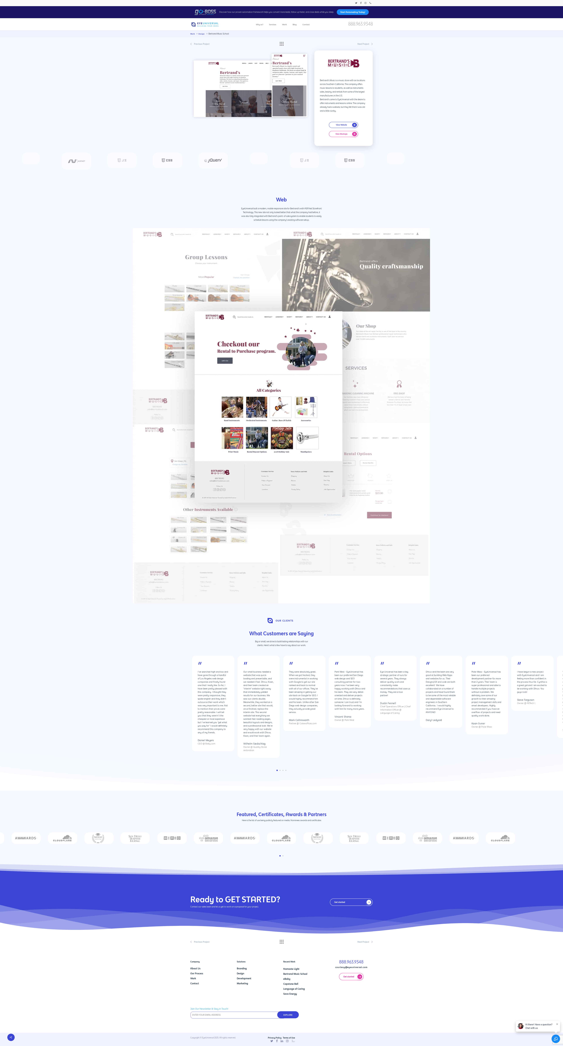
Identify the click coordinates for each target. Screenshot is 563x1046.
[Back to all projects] (281, 43)
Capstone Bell (290, 984)
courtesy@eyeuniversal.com (351, 967)
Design (240, 973)
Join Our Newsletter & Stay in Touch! (209, 1009)
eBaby (286, 979)
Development (244, 978)
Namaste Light (291, 969)
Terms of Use (289, 1037)
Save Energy (290, 994)
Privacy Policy (275, 1037)
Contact (194, 983)
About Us (195, 968)
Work (193, 978)
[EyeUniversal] (205, 25)
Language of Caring (294, 989)
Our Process (196, 973)
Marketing (242, 983)
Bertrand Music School (295, 974)
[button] (277, 770)
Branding (242, 968)
